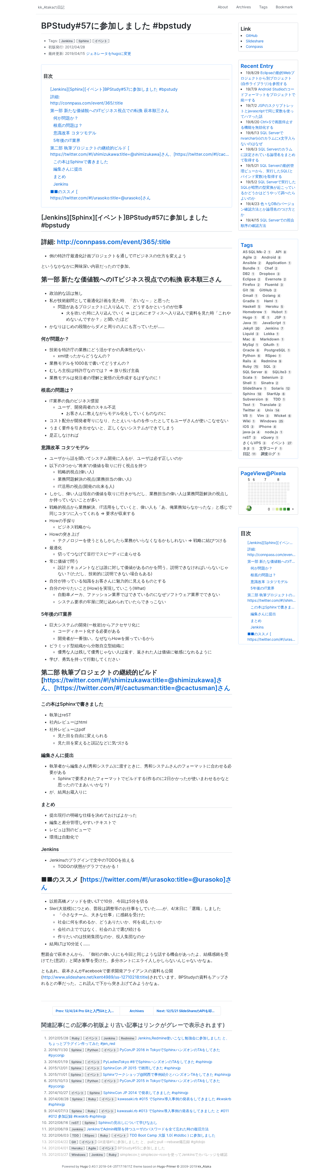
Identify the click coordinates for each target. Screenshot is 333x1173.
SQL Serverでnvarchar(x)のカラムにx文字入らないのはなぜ (268, 138)
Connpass (254, 46)
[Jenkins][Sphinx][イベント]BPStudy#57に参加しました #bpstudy (114, 89)
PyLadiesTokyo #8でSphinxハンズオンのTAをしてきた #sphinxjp (157, 1061)
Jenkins (60, 184)
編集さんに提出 (67, 169)
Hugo (84, 1166)
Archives (137, 1011)
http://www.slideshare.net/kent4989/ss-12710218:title (95, 977)
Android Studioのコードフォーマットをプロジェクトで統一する (268, 94)
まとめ (59, 176)
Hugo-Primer (166, 1166)
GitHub (252, 35)
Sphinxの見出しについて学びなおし (127, 1122)
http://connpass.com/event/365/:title (86, 103)
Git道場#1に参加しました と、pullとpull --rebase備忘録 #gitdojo (151, 1141)
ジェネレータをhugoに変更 (108, 53)
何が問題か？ (65, 118)
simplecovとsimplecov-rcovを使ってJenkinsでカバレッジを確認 (173, 1154)
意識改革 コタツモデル (74, 132)
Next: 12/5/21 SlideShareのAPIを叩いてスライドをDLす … (189, 1011)
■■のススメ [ (64, 191)
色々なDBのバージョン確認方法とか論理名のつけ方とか (268, 209)
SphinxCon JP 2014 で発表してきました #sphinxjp (145, 1092)
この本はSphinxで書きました (80, 161)
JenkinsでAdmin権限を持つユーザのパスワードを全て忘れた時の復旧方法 (148, 1129)
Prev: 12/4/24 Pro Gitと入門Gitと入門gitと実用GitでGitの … (88, 1011)
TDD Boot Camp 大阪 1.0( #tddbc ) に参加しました (172, 1135)
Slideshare (255, 41)
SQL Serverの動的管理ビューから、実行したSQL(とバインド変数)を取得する (267, 171)
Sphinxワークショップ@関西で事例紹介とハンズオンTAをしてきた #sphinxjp (167, 1074)
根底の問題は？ (67, 125)
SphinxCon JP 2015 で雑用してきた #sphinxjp (142, 1068)
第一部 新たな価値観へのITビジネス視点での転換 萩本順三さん (109, 110)
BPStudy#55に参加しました (141, 1148)
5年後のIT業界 (66, 140)
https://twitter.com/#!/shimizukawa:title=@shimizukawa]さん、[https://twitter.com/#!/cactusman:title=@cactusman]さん (140, 154)
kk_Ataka (204, 1166)
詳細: (55, 96)
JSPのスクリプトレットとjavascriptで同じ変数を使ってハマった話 (267, 111)
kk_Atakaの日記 (51, 7)
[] (67, 40)
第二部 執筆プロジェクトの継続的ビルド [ (89, 147)
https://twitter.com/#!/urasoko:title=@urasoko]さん (100, 197)
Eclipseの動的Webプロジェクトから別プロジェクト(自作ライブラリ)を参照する (267, 78)
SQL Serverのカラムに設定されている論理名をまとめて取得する (268, 154)
